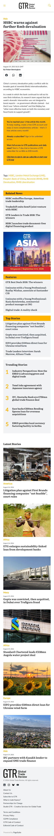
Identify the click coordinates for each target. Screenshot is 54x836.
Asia (5, 19)
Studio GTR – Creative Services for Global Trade (22, 807)
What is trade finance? (12, 800)
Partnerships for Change (12, 803)
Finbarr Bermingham (13, 69)
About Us (7, 790)
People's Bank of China (14, 179)
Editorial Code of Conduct (13, 826)
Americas (7, 484)
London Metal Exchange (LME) (30, 175)
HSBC (11, 175)
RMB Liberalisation (25, 182)
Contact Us (7, 793)
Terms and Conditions (11, 812)
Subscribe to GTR (10, 797)
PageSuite (17, 832)
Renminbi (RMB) (34, 179)
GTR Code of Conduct (12, 822)
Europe (6, 698)
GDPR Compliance (10, 819)
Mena (6, 593)
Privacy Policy (8, 816)
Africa (6, 540)
